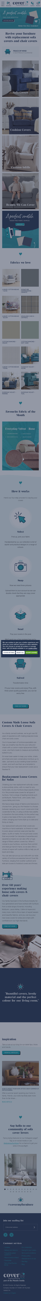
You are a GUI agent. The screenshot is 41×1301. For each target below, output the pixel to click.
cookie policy (32, 648)
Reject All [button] (20, 652)
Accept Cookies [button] (31, 652)
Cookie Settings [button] (8, 652)
